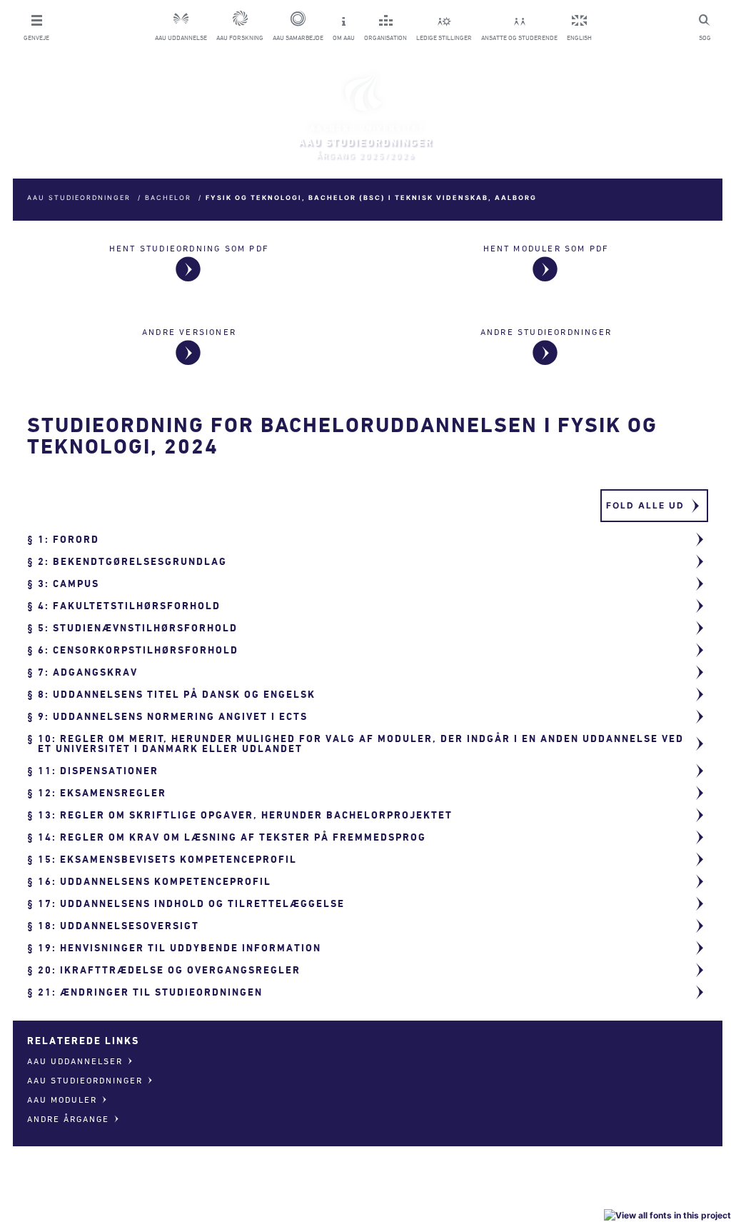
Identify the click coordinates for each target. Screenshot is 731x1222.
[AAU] (365, 101)
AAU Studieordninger (79, 197)
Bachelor (168, 197)
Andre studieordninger (546, 331)
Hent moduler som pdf (546, 248)
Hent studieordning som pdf (189, 248)
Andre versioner (189, 331)
